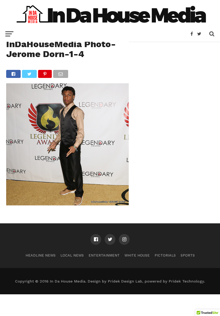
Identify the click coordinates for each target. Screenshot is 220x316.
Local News (72, 255)
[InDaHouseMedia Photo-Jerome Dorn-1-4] (67, 204)
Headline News (40, 255)
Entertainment (104, 255)
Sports (188, 255)
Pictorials (165, 255)
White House (137, 255)
